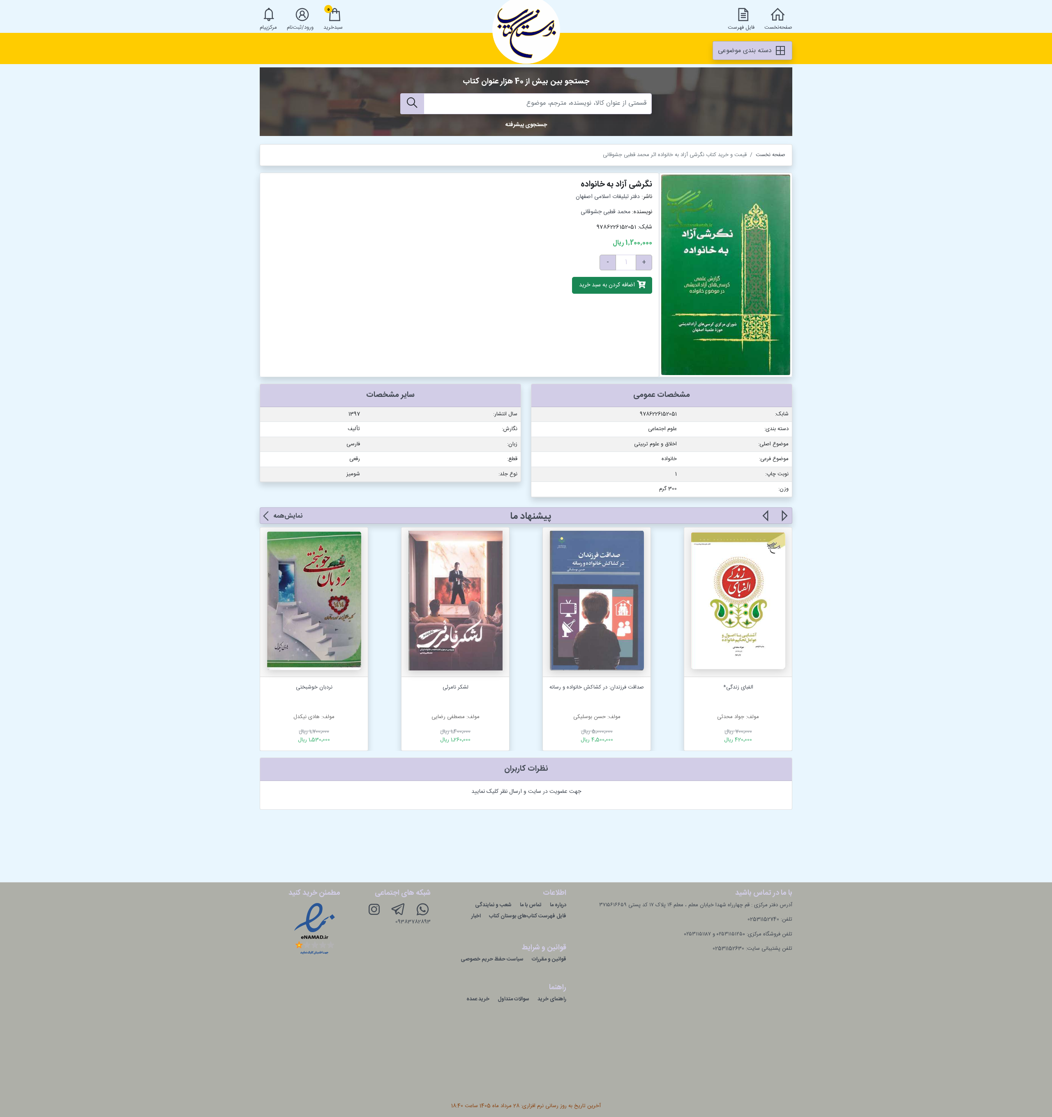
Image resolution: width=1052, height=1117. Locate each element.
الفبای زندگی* (738, 687)
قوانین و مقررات (549, 959)
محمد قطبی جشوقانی (605, 212)
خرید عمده (477, 999)
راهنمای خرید (552, 999)
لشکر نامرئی (455, 687)
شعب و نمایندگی (493, 905)
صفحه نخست (770, 154)
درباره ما (558, 905)
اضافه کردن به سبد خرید (608, 285)
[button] (784, 520)
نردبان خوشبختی (314, 687)
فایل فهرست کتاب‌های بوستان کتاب (527, 916)
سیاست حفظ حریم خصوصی (492, 959)
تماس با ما (531, 905)
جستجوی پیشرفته (526, 125)
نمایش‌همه (287, 516)
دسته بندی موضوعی (746, 50)
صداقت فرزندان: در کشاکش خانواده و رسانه (596, 687)
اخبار (476, 916)
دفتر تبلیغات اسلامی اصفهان (608, 197)
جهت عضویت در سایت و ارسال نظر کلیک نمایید (526, 792)
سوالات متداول (513, 999)
